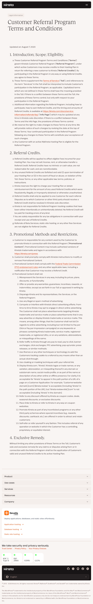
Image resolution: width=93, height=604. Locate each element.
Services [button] (8, 489)
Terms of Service (51, 80)
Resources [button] (9, 495)
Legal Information (16, 15)
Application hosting (12, 524)
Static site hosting (12, 534)
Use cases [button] (9, 482)
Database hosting (11, 529)
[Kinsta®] (9, 4)
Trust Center (7, 548)
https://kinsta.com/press (26, 253)
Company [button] (9, 501)
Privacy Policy (20, 548)
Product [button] (8, 476)
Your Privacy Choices (37, 548)
